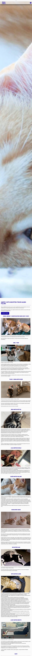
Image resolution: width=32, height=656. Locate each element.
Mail (30, 300)
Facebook (27, 300)
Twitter (28, 300)
